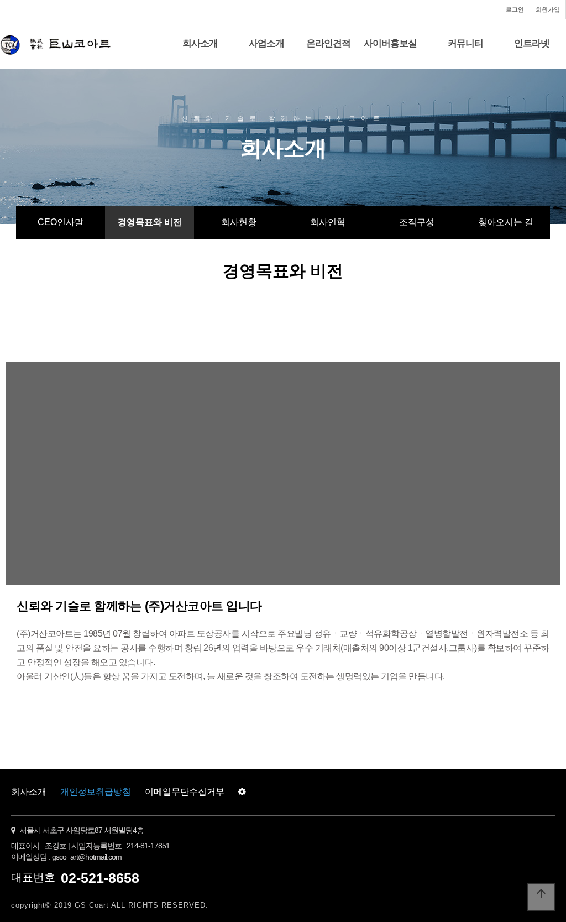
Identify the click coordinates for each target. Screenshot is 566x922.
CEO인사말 (60, 222)
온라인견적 (328, 43)
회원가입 (548, 9)
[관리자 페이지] (242, 792)
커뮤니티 (465, 43)
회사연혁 (327, 222)
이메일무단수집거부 (184, 791)
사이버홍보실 (390, 43)
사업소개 (266, 43)
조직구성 (416, 222)
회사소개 (200, 43)
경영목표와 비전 (150, 222)
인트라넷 (531, 43)
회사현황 (238, 222)
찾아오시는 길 (505, 222)
